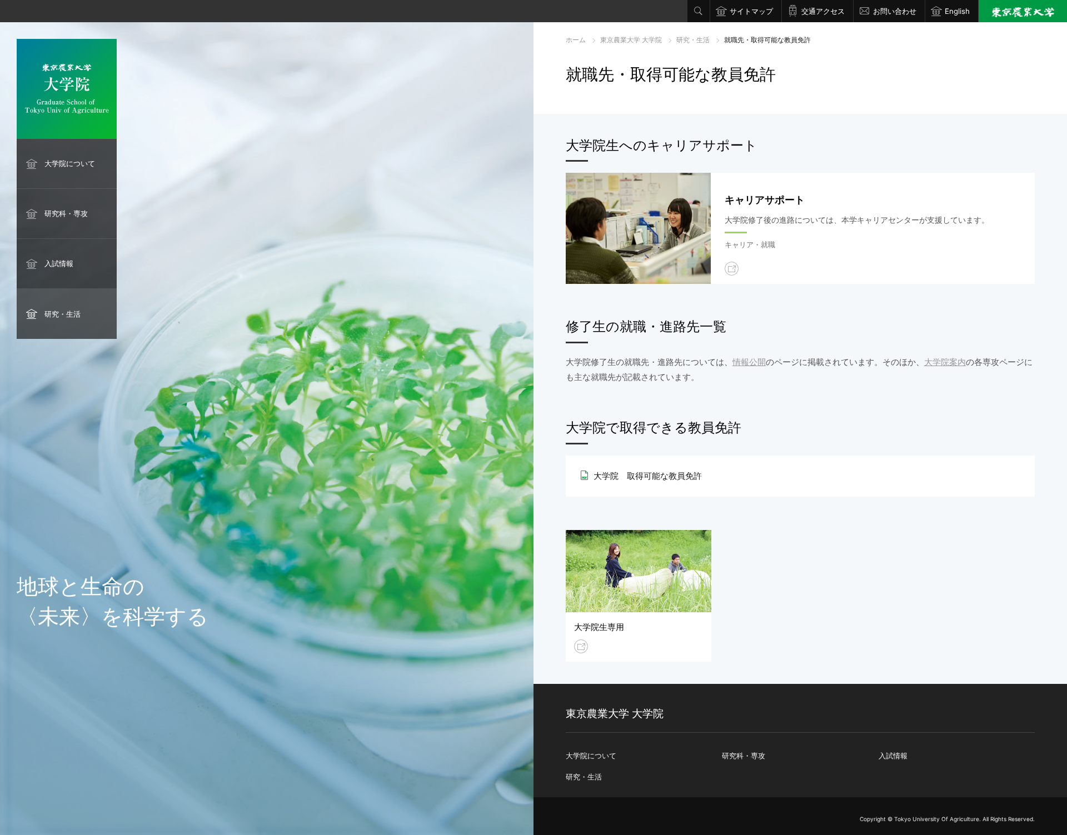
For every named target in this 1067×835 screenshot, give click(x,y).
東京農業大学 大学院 (631, 40)
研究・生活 (62, 313)
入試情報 (58, 263)
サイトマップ (751, 11)
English (957, 11)
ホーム (576, 40)
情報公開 (749, 362)
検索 (698, 11)
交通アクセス (823, 11)
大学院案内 (945, 362)
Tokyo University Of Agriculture (936, 819)
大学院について (69, 163)
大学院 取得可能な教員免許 (648, 476)
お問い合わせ (894, 11)
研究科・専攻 (66, 213)
